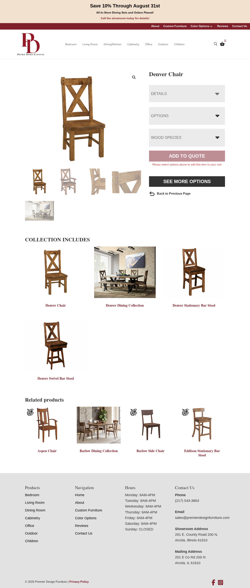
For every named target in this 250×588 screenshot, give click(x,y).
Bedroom (71, 44)
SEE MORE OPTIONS (187, 181)
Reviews (222, 26)
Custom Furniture (175, 26)
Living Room (90, 44)
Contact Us (239, 26)
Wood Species (166, 137)
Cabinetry (133, 44)
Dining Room (35, 510)
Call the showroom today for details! (125, 18)
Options (160, 116)
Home (79, 495)
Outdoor (163, 44)
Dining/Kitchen (112, 44)
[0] (221, 45)
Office (148, 44)
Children (179, 44)
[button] (134, 77)
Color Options (200, 26)
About (155, 26)
